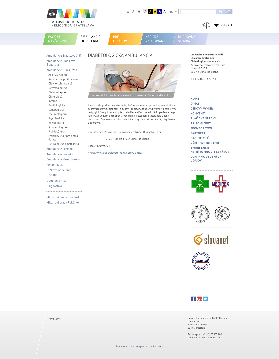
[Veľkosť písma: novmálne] (127, 11)
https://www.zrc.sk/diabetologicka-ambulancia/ (115, 152)
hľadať (224, 11)
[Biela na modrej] (159, 11)
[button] (193, 300)
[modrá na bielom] (164, 11)
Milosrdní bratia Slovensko (63, 197)
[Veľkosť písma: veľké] (133, 11)
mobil (153, 346)
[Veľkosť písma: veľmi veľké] (138, 11)
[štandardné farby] (145, 11)
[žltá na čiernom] (150, 11)
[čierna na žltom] (155, 11)
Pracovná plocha (138, 346)
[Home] (81, 19)
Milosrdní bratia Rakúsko (62, 202)
